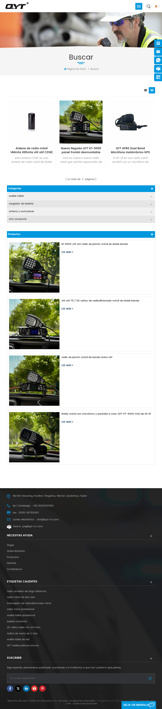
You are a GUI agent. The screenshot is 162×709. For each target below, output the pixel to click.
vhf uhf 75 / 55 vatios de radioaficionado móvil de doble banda (100, 301)
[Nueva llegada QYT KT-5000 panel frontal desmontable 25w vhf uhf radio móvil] (81, 122)
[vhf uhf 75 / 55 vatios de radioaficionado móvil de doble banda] (34, 324)
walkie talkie (16, 196)
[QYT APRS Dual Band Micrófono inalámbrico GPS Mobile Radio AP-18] (130, 122)
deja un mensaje (136, 705)
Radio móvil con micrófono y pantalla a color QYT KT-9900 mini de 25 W (106, 414)
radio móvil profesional (20, 609)
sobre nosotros (16, 551)
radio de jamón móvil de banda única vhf (86, 357)
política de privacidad (85, 703)
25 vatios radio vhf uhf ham (23, 627)
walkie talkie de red (18, 639)
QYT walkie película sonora (23, 645)
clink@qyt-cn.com (48, 519)
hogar (10, 545)
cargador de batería (21, 204)
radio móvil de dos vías (21, 597)
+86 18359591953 (43, 506)
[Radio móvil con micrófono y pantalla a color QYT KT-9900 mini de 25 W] (34, 437)
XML (69, 703)
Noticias (11, 563)
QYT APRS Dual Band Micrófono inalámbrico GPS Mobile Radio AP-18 (130, 150)
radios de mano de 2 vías (22, 633)
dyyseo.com (122, 701)
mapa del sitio (146, 701)
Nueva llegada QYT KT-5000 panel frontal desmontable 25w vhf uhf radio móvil (81, 150)
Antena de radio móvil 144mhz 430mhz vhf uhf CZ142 (31, 150)
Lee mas (31, 182)
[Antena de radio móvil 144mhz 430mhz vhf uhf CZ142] (31, 122)
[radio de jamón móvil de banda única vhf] (34, 380)
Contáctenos (14, 569)
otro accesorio (18, 219)
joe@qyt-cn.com (32, 526)
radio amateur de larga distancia (26, 591)
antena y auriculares (21, 211)
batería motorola (17, 621)
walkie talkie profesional (21, 615)
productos (13, 557)
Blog (134, 701)
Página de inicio (76, 69)
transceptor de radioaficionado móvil (29, 603)
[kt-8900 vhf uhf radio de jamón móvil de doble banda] (34, 267)
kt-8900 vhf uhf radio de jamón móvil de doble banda (94, 244)
